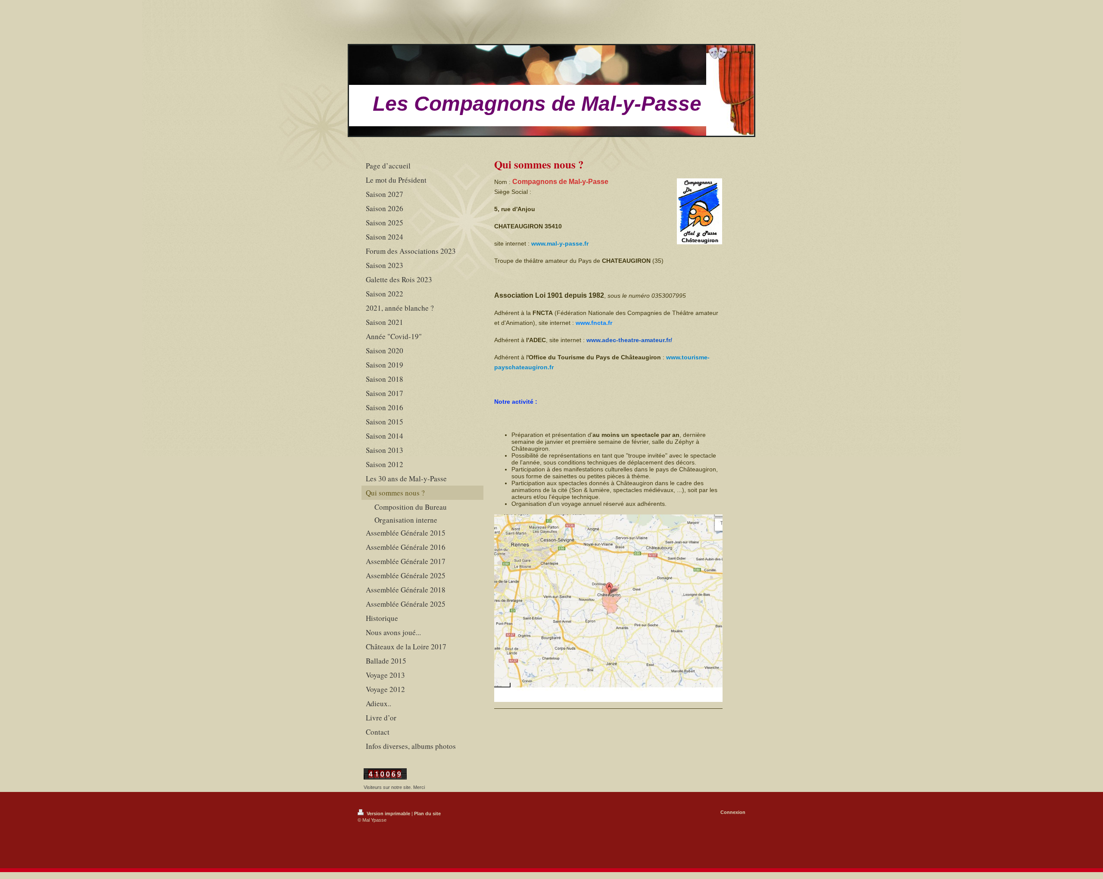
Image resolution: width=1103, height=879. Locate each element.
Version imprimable (388, 813)
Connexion (732, 812)
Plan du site (427, 813)
